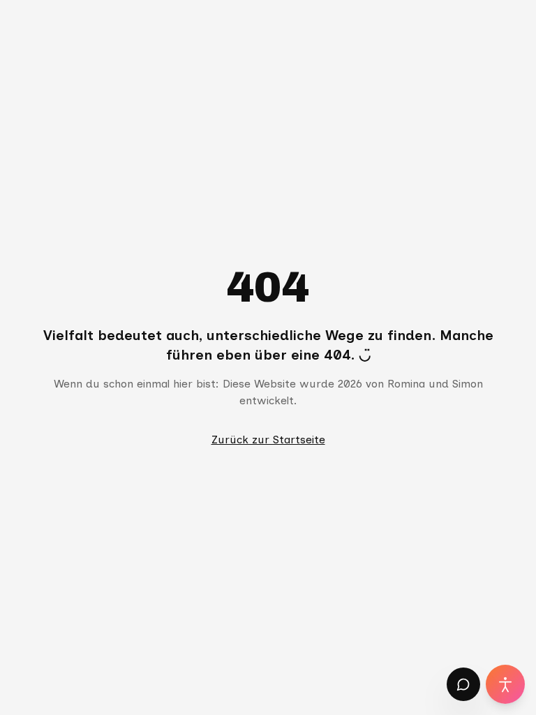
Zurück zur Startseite (268, 439)
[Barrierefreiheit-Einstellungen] (505, 684)
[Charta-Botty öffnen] (463, 684)
